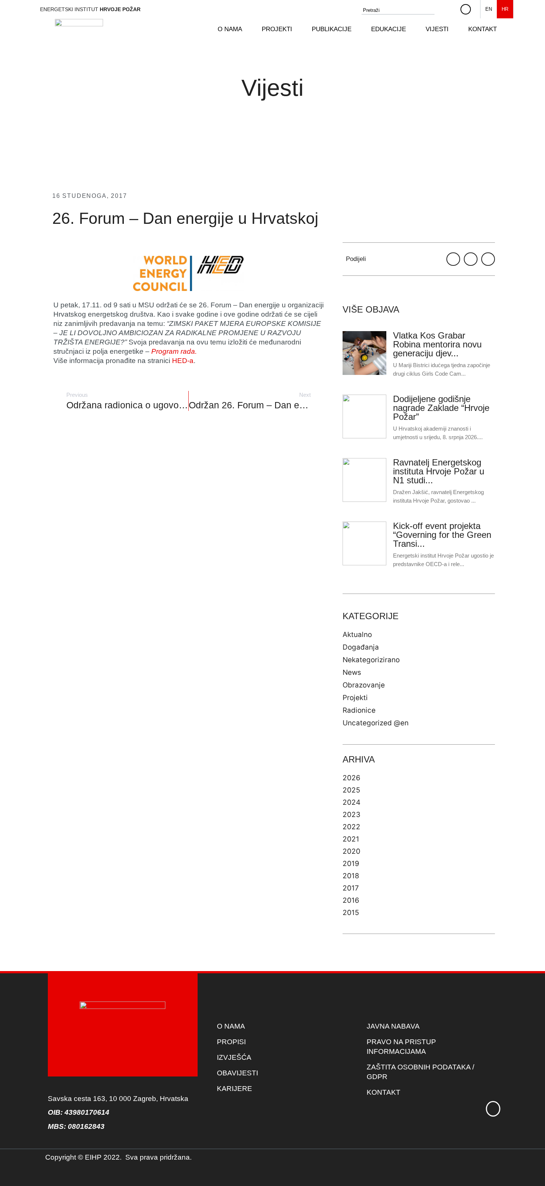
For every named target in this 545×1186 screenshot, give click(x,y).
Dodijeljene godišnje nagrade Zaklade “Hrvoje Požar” (441, 408)
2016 (351, 900)
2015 (351, 912)
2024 (351, 802)
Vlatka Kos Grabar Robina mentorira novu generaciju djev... (437, 344)
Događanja (361, 647)
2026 (351, 778)
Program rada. (174, 351)
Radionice (359, 710)
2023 (351, 814)
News (352, 672)
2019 (351, 863)
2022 (351, 827)
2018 (351, 876)
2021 (351, 839)
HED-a (183, 361)
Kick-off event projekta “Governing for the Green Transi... (442, 535)
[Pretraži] (448, 10)
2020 (351, 851)
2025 (351, 790)
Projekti (355, 697)
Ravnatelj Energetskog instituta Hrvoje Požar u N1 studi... (438, 471)
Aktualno (357, 634)
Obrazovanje (364, 685)
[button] (234, 29)
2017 (351, 888)
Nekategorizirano (371, 660)
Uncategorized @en (376, 723)
